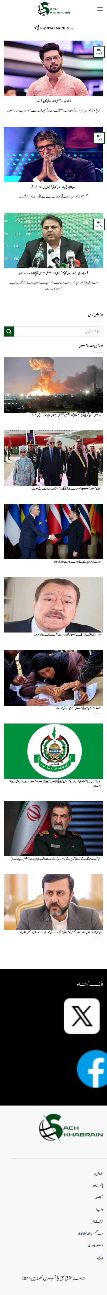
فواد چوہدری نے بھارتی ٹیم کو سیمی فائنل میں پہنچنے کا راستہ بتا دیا (53, 273)
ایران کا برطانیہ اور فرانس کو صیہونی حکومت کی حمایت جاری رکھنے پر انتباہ (60, 932)
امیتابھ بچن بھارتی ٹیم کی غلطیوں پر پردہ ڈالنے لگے (54, 187)
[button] (100, 9)
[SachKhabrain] (53, 9)
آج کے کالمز (97, 1222)
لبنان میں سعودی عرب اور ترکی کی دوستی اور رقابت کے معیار (66, 489)
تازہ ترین (98, 1174)
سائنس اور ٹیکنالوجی (90, 1234)
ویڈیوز (100, 1258)
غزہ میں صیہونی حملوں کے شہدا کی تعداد (78, 708)
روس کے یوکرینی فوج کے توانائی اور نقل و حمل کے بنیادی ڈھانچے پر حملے (66, 415)
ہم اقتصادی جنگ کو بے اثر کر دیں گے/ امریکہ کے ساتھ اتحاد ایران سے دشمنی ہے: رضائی (56, 859)
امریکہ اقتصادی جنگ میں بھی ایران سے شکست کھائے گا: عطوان (67, 635)
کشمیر (99, 1198)
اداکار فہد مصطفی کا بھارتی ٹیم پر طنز (53, 101)
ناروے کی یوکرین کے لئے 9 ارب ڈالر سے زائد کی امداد (77, 562)
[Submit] (9, 331)
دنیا (99, 1210)
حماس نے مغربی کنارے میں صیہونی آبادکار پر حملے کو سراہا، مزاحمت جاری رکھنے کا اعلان (55, 784)
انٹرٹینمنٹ (95, 1245)
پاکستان (98, 1186)
